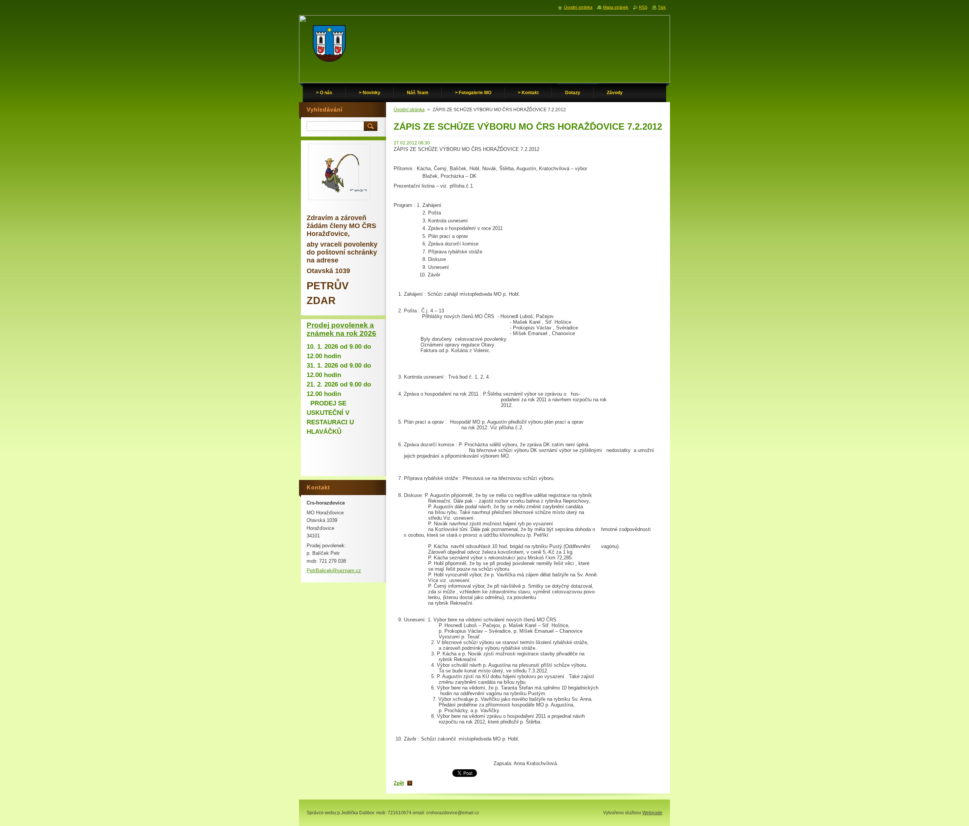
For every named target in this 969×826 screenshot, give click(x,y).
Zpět (399, 783)
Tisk (662, 7)
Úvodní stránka (409, 109)
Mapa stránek (615, 7)
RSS (643, 7)
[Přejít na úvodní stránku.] (329, 45)
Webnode (652, 812)
